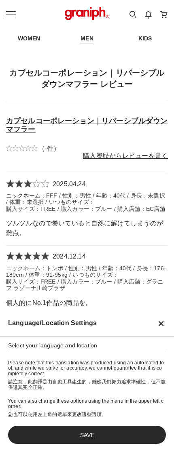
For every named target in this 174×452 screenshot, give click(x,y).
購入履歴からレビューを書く (125, 155)
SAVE (87, 435)
